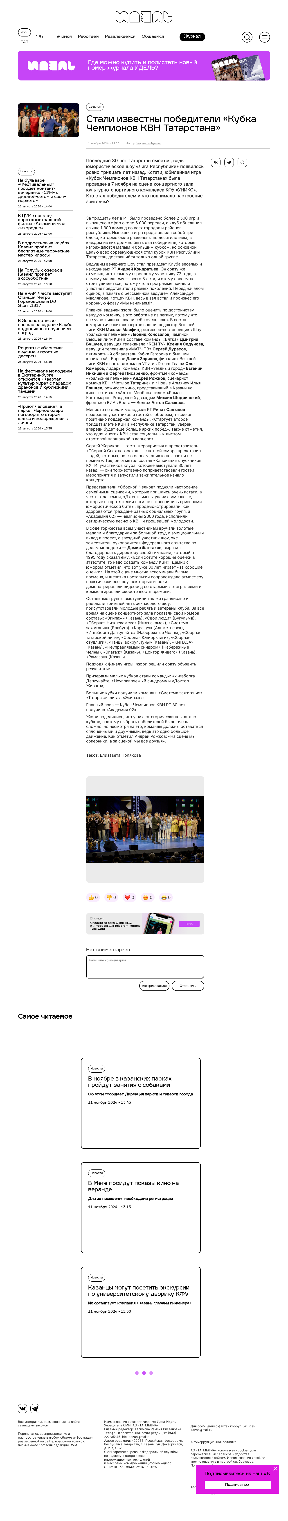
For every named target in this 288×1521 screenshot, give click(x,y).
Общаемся (153, 37)
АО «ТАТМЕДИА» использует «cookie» (220, 1450)
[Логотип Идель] (144, 17)
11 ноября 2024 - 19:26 (102, 143)
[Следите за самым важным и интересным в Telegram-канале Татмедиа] (145, 924)
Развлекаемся (120, 37)
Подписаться (237, 1485)
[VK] (22, 1408)
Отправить (188, 986)
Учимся (64, 37)
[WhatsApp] (242, 162)
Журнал (192, 37)
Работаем (88, 37)
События (95, 107)
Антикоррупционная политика (213, 1442)
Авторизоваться (154, 986)
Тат (25, 42)
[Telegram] (229, 162)
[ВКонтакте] (215, 162)
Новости (26, 171)
